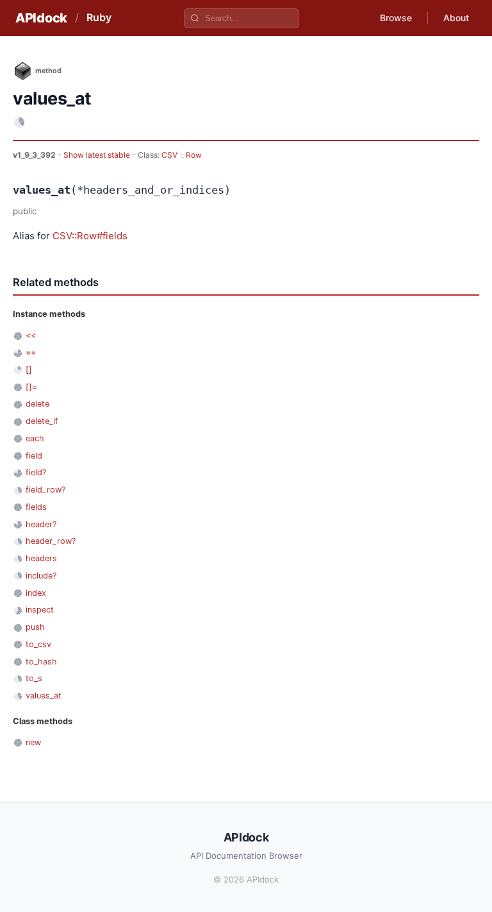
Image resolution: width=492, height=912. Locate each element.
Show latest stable (97, 155)
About (456, 17)
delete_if (42, 421)
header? (41, 524)
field (34, 455)
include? (41, 575)
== (31, 352)
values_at (44, 695)
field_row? (45, 489)
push (35, 627)
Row (194, 155)
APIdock (41, 18)
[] (29, 370)
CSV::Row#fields (90, 236)
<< (31, 335)
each (35, 438)
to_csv (38, 644)
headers (41, 558)
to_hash (41, 661)
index (36, 593)
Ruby (98, 17)
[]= (31, 387)
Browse (396, 17)
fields (36, 507)
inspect (40, 609)
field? (36, 472)
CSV (169, 155)
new (33, 742)
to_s (34, 678)
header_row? (51, 541)
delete (37, 404)
